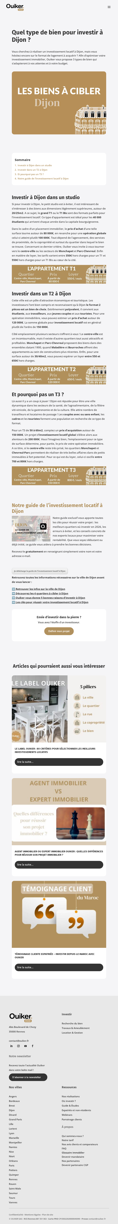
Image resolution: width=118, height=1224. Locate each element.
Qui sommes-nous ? (73, 1136)
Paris (11, 1165)
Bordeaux (14, 1101)
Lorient (13, 1128)
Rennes (13, 1179)
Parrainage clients (72, 1119)
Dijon (12, 1110)
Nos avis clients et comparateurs (80, 1144)
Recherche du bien (72, 1023)
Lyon (11, 1133)
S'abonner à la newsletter (26, 1077)
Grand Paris (15, 1119)
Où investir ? (69, 1101)
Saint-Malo (15, 1188)
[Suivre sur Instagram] (18, 1046)
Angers (13, 1096)
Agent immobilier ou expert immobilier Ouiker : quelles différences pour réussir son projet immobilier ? (59, 853)
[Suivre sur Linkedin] (11, 1046)
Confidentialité (16, 1214)
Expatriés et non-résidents (76, 1110)
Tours (12, 1197)
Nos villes (15, 1087)
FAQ (64, 1148)
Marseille (14, 1137)
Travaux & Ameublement (76, 1028)
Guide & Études (70, 1105)
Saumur (13, 1193)
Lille (11, 1124)
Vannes (13, 1202)
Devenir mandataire (73, 1156)
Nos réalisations (71, 1096)
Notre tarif (67, 1140)
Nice (11, 1151)
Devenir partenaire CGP (75, 1165)
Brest (12, 1105)
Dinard (12, 1114)
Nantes (13, 1147)
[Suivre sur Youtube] (25, 1046)
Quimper (14, 1174)
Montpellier (15, 1142)
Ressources (69, 1087)
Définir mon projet (59, 631)
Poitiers (13, 1170)
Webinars (67, 1114)
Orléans (13, 1160)
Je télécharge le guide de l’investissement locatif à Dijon (39, 571)
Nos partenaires (71, 1160)
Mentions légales (33, 1214)
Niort (12, 1156)
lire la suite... (25, 762)
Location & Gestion (72, 1032)
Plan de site (47, 1214)
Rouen (12, 1183)
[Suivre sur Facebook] (32, 1046)
